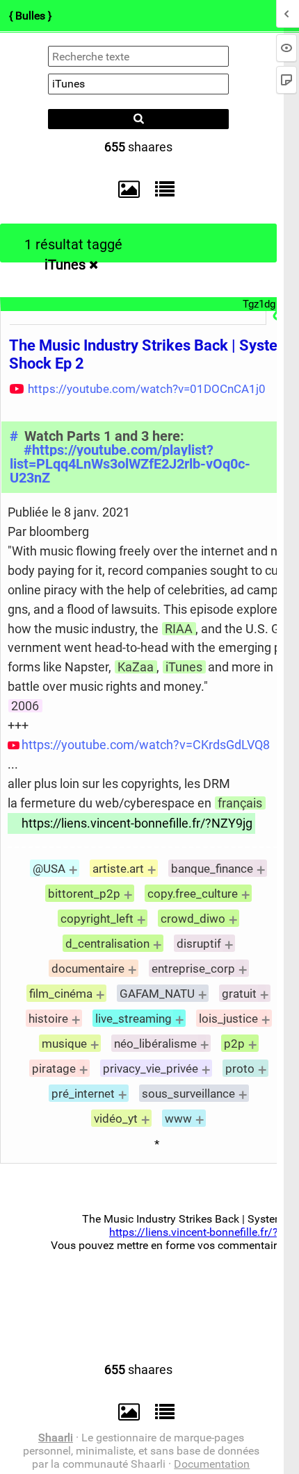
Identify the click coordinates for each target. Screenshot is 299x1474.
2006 (25, 705)
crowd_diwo (193, 919)
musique (64, 1043)
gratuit (239, 993)
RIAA (179, 628)
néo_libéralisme (155, 1043)
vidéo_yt (116, 1118)
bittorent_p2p (84, 894)
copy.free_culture (192, 894)
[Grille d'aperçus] (122, 189)
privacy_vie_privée (150, 1068)
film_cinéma (60, 993)
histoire (48, 1018)
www (178, 1118)
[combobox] (138, 84)
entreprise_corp (193, 968)
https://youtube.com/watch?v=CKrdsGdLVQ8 (146, 744)
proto (239, 1068)
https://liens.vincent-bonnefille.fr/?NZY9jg (137, 823)
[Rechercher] (138, 119)
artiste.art (118, 869)
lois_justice (228, 1018)
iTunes (65, 264)
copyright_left (97, 919)
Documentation (212, 1464)
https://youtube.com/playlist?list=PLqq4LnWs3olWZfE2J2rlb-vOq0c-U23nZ (130, 464)
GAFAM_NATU (157, 993)
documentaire (87, 968)
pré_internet (83, 1093)
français (240, 803)
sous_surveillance (188, 1093)
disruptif (199, 943)
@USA (49, 869)
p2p (234, 1043)
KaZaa (136, 666)
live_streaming (133, 1018)
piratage (54, 1068)
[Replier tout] (161, 189)
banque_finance (212, 869)
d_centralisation (107, 943)
